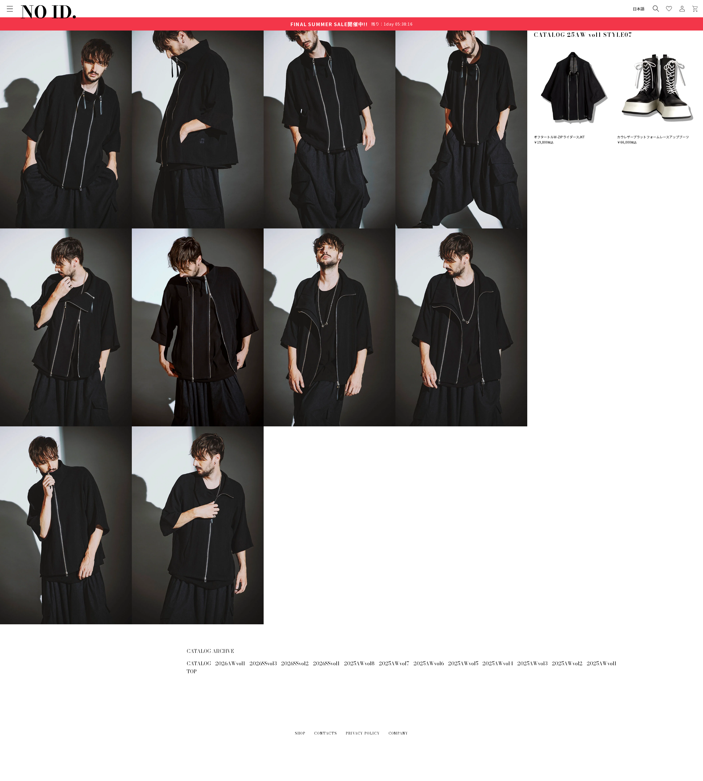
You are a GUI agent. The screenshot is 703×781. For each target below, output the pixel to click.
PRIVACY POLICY (363, 733)
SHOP (300, 733)
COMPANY (398, 733)
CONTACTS (325, 733)
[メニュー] (9, 8)
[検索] (655, 8)
